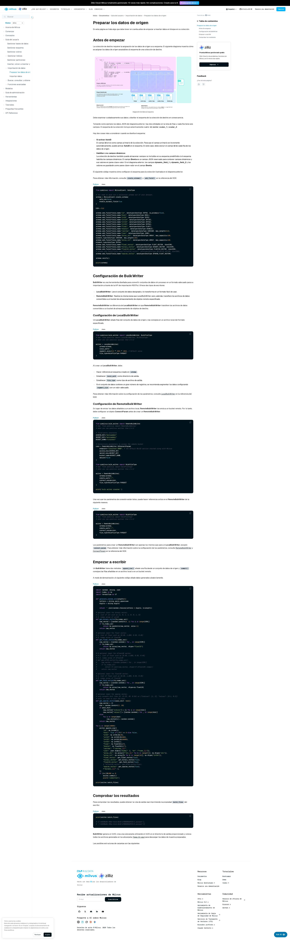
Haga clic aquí (139, 837)
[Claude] (90, 922)
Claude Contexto (204, 928)
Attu (199, 899)
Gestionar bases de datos (17, 43)
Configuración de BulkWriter (208, 31)
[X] (85, 911)
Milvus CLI (202, 902)
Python (96, 184)
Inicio (95, 16)
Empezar (281, 9)
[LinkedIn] (97, 911)
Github (225, 908)
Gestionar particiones (16, 60)
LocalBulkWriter (168, 394)
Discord (225, 904)
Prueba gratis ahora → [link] (189, 3)
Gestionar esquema (15, 48)
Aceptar (47, 935)
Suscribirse (113, 899)
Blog (91, 9)
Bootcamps (226, 876)
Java (103, 184)
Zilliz (79, 885)
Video (224, 883)
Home (8, 23)
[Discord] (91, 911)
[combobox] (231, 9)
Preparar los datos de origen (19, 72)
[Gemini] (94, 922)
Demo (224, 880)
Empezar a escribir (205, 34)
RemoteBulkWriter (183, 548)
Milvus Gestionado (205, 883)
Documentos (54, 9)
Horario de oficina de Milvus (232, 900)
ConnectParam (99, 551)
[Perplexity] (82, 922)
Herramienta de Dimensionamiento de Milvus (206, 907)
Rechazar (38, 935)
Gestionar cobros (14, 52)
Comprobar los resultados (207, 37)
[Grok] (86, 922)
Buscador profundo (205, 925)
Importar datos (16, 76)
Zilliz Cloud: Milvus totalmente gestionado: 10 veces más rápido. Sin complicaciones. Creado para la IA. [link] (134, 3)
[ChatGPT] (78, 922)
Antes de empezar (205, 28)
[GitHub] (79, 911)
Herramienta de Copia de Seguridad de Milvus (208, 914)
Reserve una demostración (264, 9)
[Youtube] (103, 911)
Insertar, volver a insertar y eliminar (18, 64)
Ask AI (279, 934)
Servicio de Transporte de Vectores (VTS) (208, 920)
